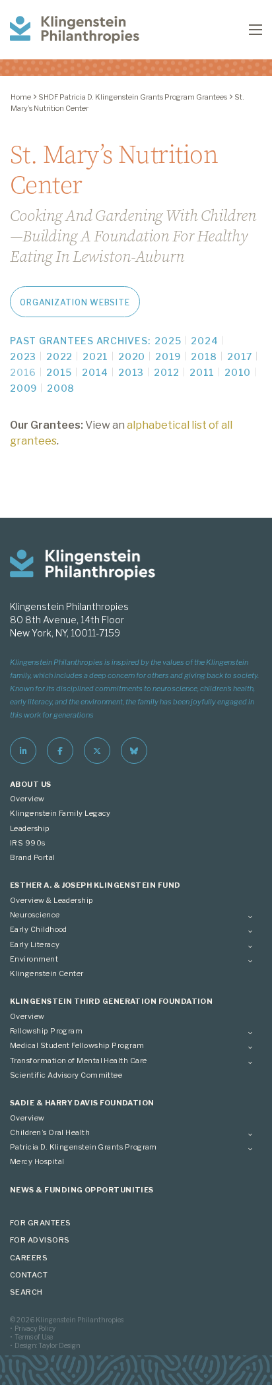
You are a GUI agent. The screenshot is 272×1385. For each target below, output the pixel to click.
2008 (61, 388)
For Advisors (40, 1240)
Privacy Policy (35, 1328)
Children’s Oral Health (50, 1132)
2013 (131, 372)
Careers (29, 1257)
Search (26, 1292)
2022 (59, 356)
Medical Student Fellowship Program (77, 1045)
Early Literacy (34, 944)
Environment (34, 959)
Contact (29, 1274)
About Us (30, 784)
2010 (237, 372)
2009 (23, 388)
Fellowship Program (46, 1030)
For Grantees (40, 1222)
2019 (168, 356)
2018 (204, 356)
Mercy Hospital (37, 1161)
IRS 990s (28, 842)
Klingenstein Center (47, 973)
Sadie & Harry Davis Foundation (82, 1102)
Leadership (30, 828)
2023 (23, 356)
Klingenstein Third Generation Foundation (111, 1001)
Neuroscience (35, 914)
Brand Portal (32, 857)
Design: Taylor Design (48, 1345)
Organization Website (74, 302)
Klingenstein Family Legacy (60, 813)
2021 (95, 356)
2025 (167, 340)
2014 (95, 372)
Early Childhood (38, 929)
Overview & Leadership (52, 900)
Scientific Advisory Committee (66, 1075)
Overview (27, 798)
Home (21, 97)
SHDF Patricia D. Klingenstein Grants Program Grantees (132, 97)
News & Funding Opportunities (82, 1189)
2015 (59, 372)
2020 (131, 356)
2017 (239, 356)
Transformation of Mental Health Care (78, 1060)
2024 (204, 340)
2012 (167, 372)
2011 (202, 372)
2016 (23, 372)
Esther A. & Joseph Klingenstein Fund (95, 885)
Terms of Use (34, 1337)
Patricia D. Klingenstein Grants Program (83, 1147)
